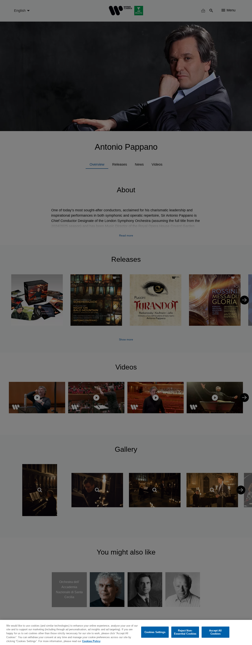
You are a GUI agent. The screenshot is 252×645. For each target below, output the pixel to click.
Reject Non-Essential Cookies (185, 632)
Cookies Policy (91, 641)
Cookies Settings (155, 632)
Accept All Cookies (215, 632)
